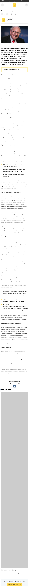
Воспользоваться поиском (14, 584)
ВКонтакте (14, 386)
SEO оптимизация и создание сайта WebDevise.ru (14, 1)
